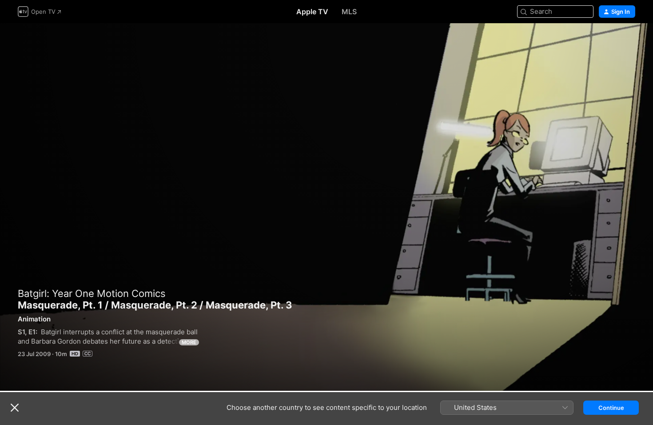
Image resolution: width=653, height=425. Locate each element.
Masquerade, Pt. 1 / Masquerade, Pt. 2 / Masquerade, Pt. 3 (326, 207)
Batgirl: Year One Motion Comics (92, 293)
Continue (611, 407)
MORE (189, 342)
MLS (349, 11)
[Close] (15, 408)
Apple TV (312, 11)
